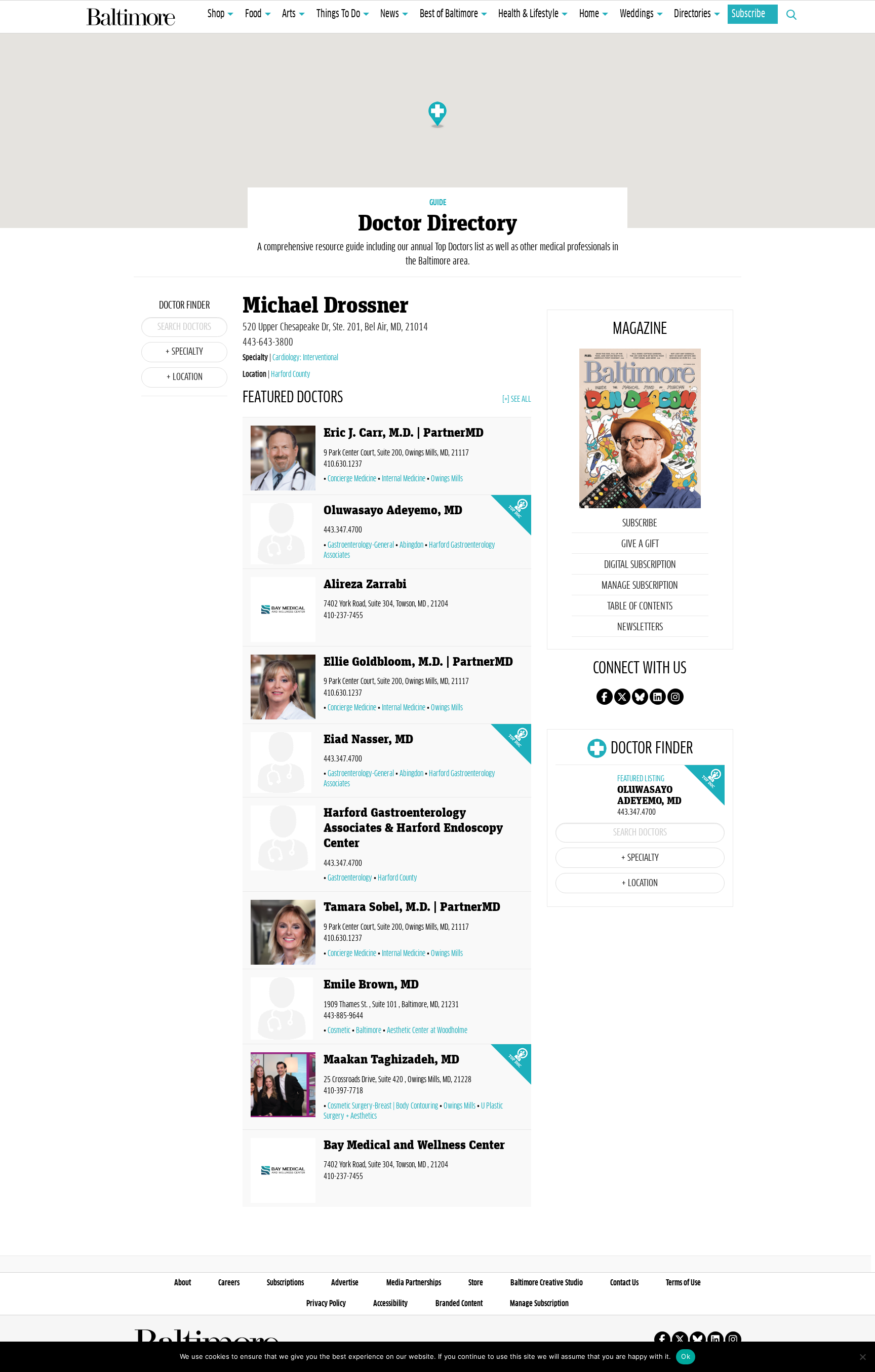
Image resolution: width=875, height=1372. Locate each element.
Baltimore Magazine (130, 17)
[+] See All (516, 399)
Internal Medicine (403, 479)
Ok (685, 1356)
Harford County (290, 374)
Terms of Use (683, 1283)
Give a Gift (640, 544)
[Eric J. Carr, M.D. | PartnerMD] (283, 458)
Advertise (345, 1283)
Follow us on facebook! (604, 697)
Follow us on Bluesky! (640, 697)
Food (253, 14)
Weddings (637, 14)
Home (589, 14)
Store (475, 1283)
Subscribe (748, 14)
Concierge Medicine (352, 479)
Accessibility (390, 1304)
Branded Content (459, 1304)
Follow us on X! (622, 697)
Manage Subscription (640, 586)
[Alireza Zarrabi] (283, 609)
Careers (229, 1283)
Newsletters (640, 627)
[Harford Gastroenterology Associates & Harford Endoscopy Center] (283, 846)
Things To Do (338, 14)
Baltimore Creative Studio (546, 1283)
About (182, 1283)
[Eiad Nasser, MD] (283, 762)
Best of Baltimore (449, 14)
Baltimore (368, 1030)
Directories (692, 14)
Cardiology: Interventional (305, 358)
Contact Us (624, 1283)
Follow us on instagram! (675, 697)
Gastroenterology (350, 878)
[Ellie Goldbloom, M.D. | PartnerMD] (283, 687)
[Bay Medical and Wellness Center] (283, 1170)
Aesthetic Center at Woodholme (427, 1030)
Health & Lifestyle (528, 14)
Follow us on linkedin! (658, 697)
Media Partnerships (413, 1283)
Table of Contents (639, 606)
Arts (289, 14)
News (389, 14)
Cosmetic (339, 1030)
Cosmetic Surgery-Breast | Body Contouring (383, 1106)
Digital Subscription (640, 565)
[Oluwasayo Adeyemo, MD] (283, 533)
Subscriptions (285, 1283)
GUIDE (437, 203)
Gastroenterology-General (361, 545)
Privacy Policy (326, 1304)
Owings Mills (447, 479)
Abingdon (411, 545)
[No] (862, 1357)
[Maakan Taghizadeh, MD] (283, 1088)
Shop (216, 14)
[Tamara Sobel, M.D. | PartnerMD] (283, 932)
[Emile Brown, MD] (283, 1008)
